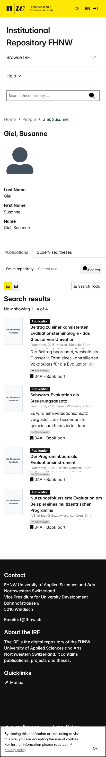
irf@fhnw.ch (29, 619)
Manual (16, 682)
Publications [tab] (16, 252)
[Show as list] (8, 286)
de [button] (77, 8)
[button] (95, 8)
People (29, 119)
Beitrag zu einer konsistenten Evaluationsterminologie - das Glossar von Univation (60, 333)
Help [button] (11, 75)
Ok (95, 748)
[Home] (29, 8)
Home (10, 119)
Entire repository (20, 269)
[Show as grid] (16, 286)
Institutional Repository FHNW (39, 36)
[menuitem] (53, 57)
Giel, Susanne (17, 227)
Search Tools (88, 286)
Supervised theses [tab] (54, 252)
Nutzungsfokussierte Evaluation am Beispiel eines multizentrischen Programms (66, 504)
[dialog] (53, 742)
